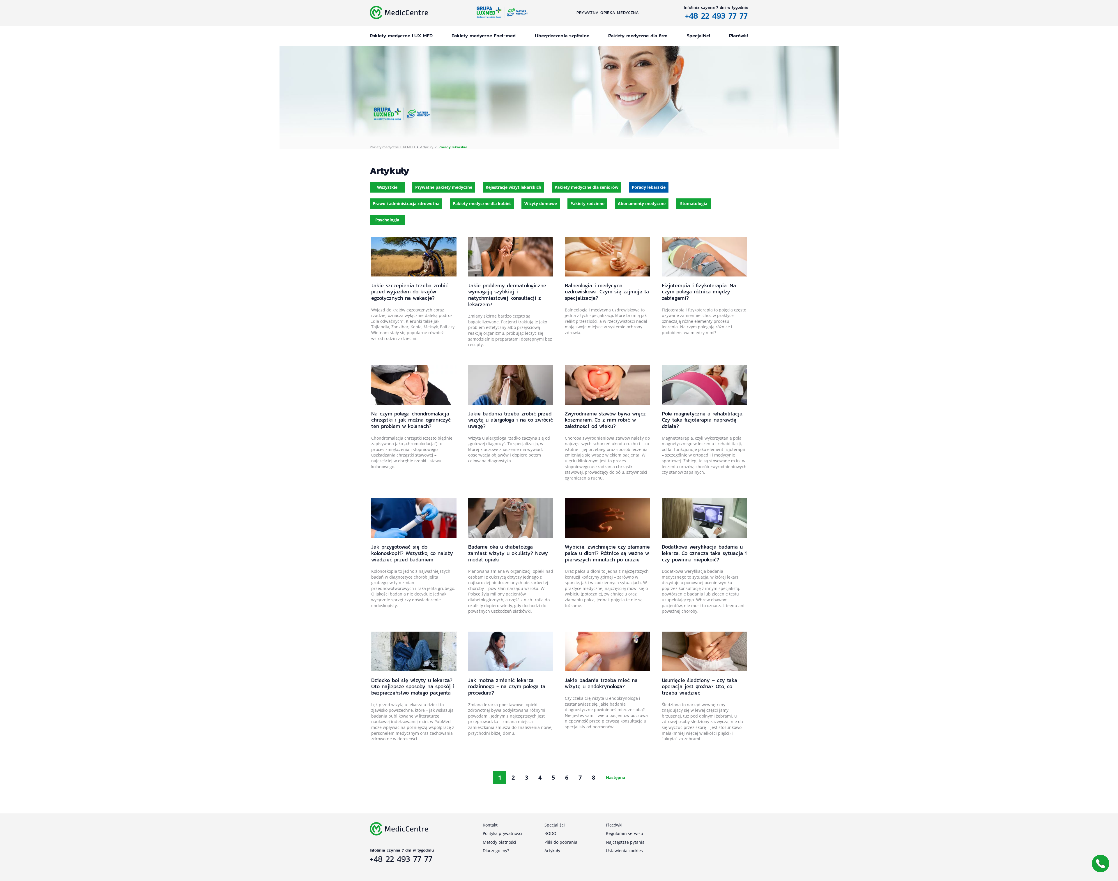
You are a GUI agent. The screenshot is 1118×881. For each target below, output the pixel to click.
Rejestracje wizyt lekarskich (513, 187)
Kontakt (490, 825)
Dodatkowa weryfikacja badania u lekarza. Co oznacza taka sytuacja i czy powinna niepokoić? (704, 553)
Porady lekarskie (649, 187)
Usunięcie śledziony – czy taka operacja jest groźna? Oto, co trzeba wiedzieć (699, 686)
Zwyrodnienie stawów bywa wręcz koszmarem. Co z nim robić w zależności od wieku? (605, 420)
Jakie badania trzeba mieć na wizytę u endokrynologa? (601, 683)
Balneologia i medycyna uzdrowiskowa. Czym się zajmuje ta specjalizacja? (607, 291)
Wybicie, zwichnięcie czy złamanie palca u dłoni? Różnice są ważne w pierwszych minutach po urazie (607, 553)
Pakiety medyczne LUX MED (401, 35)
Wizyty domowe (540, 203)
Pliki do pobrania (560, 842)
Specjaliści (698, 35)
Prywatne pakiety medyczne (443, 187)
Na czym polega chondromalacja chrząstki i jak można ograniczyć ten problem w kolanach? (411, 420)
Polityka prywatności (502, 833)
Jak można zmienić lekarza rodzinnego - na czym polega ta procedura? (506, 686)
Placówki (738, 35)
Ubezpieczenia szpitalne (562, 35)
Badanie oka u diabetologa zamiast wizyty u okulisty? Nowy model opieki (508, 553)
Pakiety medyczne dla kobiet (482, 203)
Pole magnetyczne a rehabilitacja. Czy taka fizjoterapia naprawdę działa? (702, 420)
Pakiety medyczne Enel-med (484, 35)
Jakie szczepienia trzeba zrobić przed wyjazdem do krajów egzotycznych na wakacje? (409, 291)
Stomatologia (693, 203)
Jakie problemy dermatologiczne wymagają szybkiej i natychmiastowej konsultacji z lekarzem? (507, 294)
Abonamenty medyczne (642, 203)
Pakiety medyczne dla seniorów (586, 187)
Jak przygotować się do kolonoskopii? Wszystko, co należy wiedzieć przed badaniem (412, 553)
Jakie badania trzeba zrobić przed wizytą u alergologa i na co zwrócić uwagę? (510, 420)
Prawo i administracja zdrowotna (406, 203)
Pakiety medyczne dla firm (638, 35)
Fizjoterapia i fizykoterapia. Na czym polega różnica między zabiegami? (699, 291)
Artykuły (426, 147)
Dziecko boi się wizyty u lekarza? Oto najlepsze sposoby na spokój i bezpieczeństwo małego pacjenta (412, 686)
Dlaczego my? (496, 850)
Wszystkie (387, 187)
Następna (615, 777)
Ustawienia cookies (624, 850)
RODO (550, 833)
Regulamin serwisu (624, 833)
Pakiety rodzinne (587, 203)
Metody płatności (499, 842)
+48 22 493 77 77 (716, 15)
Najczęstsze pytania (625, 842)
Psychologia (387, 220)
